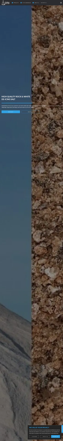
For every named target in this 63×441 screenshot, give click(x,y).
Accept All (55, 436)
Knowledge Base (26, 2)
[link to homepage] (7, 2)
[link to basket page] (60, 2)
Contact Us (43, 2)
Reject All (45, 436)
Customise (34, 436)
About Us (36, 2)
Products (16, 2)
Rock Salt (10, 111)
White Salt (30, 111)
